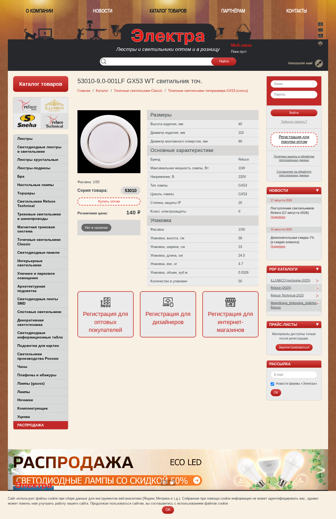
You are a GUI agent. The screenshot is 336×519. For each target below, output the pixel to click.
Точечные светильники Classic (39, 241)
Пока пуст (239, 52)
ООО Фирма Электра (168, 42)
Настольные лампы (35, 185)
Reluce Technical (54, 121)
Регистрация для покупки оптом (294, 139)
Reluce (27, 105)
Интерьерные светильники (30, 263)
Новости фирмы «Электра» (296, 383)
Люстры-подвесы (33, 168)
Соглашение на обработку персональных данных (294, 173)
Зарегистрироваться (294, 347)
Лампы (23, 392)
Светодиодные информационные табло (40, 335)
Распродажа (30, 425)
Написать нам (320, 29)
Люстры (25, 138)
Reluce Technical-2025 (287, 295)
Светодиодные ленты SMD (37, 301)
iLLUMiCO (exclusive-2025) (290, 280)
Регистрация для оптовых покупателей (105, 322)
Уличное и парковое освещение (36, 275)
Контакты (296, 11)
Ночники (25, 400)
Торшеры (26, 193)
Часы (22, 366)
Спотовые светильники (39, 312)
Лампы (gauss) (31, 383)
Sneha (27, 121)
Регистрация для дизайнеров (168, 318)
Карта (320, 35)
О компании (39, 11)
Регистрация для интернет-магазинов (230, 322)
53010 (130, 190)
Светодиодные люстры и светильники (39, 149)
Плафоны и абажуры (36, 375)
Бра (20, 176)
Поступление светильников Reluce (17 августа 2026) (292, 210)
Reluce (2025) (281, 288)
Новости (102, 11)
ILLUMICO (54, 105)
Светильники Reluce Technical (36, 203)
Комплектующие (32, 408)
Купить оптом (109, 201)
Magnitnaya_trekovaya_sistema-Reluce (294, 305)
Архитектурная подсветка (31, 288)
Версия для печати (320, 43)
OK (168, 510)
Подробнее (278, 217)
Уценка (23, 417)
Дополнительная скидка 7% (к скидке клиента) (292, 240)
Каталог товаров (168, 11)
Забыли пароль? (294, 122)
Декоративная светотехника (30, 322)
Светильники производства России (38, 356)
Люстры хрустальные (37, 159)
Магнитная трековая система (36, 229)
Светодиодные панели (38, 252)
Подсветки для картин (38, 345)
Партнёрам (233, 11)
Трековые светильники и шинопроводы (39, 216)
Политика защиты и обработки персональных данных (294, 158)
